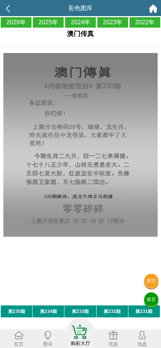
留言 (151, 299)
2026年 (16, 22)
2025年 (48, 22)
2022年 (145, 22)
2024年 (80, 22)
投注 (151, 280)
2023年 (112, 22)
